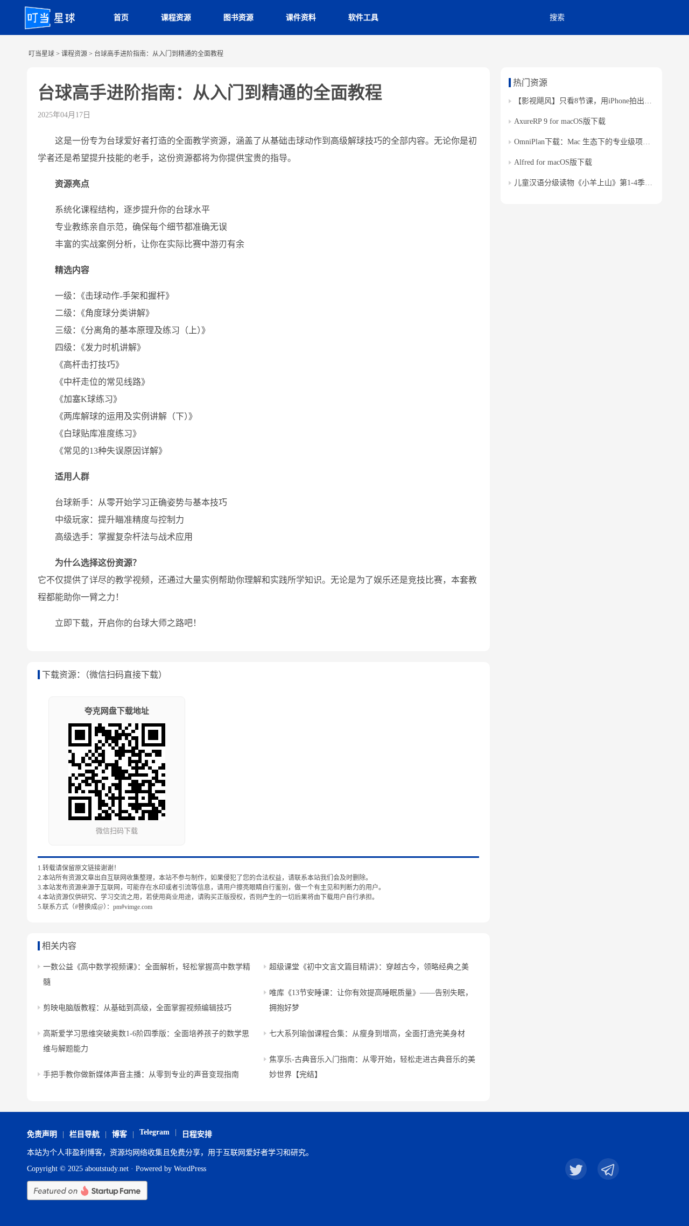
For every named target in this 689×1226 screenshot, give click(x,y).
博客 (119, 1134)
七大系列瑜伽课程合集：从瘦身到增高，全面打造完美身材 (367, 1034)
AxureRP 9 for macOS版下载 (560, 121)
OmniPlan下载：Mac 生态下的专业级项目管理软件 (597, 142)
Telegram (154, 1132)
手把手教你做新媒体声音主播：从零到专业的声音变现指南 (141, 1074)
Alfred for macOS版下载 (553, 162)
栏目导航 (84, 1134)
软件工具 (363, 17)
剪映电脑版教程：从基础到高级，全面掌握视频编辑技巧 (137, 1008)
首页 (121, 17)
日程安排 (197, 1134)
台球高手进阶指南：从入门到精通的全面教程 (210, 92)
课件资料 (301, 17)
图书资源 (238, 17)
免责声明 (42, 1134)
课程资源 (176, 17)
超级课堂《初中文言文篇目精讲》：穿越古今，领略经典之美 (369, 967)
